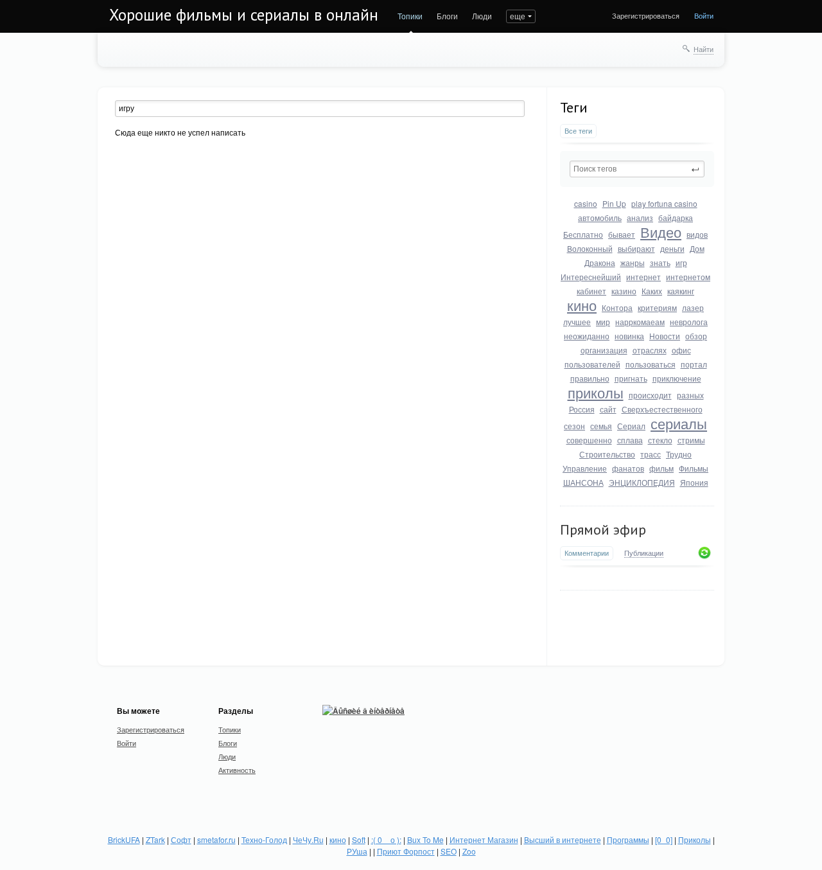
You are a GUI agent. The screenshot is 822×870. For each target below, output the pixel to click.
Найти (703, 49)
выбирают (636, 248)
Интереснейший (591, 276)
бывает (621, 234)
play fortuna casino (664, 203)
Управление (585, 468)
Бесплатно (583, 234)
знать (660, 262)
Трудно (679, 453)
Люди (482, 15)
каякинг (680, 290)
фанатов (628, 468)
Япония (694, 482)
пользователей (592, 364)
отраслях (650, 349)
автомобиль (600, 217)
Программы (628, 839)
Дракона (599, 262)
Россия (582, 409)
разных (690, 394)
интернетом (688, 276)
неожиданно (586, 335)
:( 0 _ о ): (386, 839)
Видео (660, 232)
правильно (589, 378)
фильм (661, 468)
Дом (697, 248)
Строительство (607, 453)
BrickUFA (124, 839)
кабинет (591, 290)
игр (681, 262)
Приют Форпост (406, 851)
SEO (449, 851)
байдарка (675, 217)
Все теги (578, 131)
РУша (357, 851)
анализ (640, 217)
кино (582, 305)
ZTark (155, 839)
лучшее (577, 321)
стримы (691, 439)
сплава (630, 439)
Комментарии (586, 553)
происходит (650, 394)
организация (604, 349)
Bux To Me (425, 839)
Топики (410, 15)
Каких (652, 290)
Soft (358, 839)
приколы (596, 392)
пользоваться (650, 364)
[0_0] (663, 839)
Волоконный (590, 248)
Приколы (694, 839)
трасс (650, 453)
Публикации (643, 553)
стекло (660, 439)
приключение (676, 378)
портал (694, 364)
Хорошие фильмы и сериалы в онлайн (243, 14)
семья (601, 425)
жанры (632, 262)
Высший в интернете (562, 839)
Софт (181, 839)
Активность (237, 770)
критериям (657, 307)
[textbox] (637, 169)
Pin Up (614, 203)
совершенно (589, 439)
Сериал (631, 425)
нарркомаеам (640, 321)
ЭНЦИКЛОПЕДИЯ (642, 482)
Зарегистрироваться (645, 15)
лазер (693, 307)
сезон (574, 425)
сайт (608, 409)
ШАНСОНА (583, 482)
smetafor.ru (216, 839)
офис (681, 349)
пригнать (631, 378)
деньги (672, 248)
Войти (703, 15)
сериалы (679, 423)
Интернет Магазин (484, 839)
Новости (664, 335)
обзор (696, 335)
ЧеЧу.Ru (308, 839)
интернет (643, 276)
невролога (689, 321)
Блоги (447, 15)
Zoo (469, 851)
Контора (617, 307)
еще (517, 15)
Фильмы (693, 468)
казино (623, 290)
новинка (629, 335)
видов (697, 234)
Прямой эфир (603, 529)
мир (603, 321)
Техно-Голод (264, 839)
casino (585, 203)
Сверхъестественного (662, 409)
